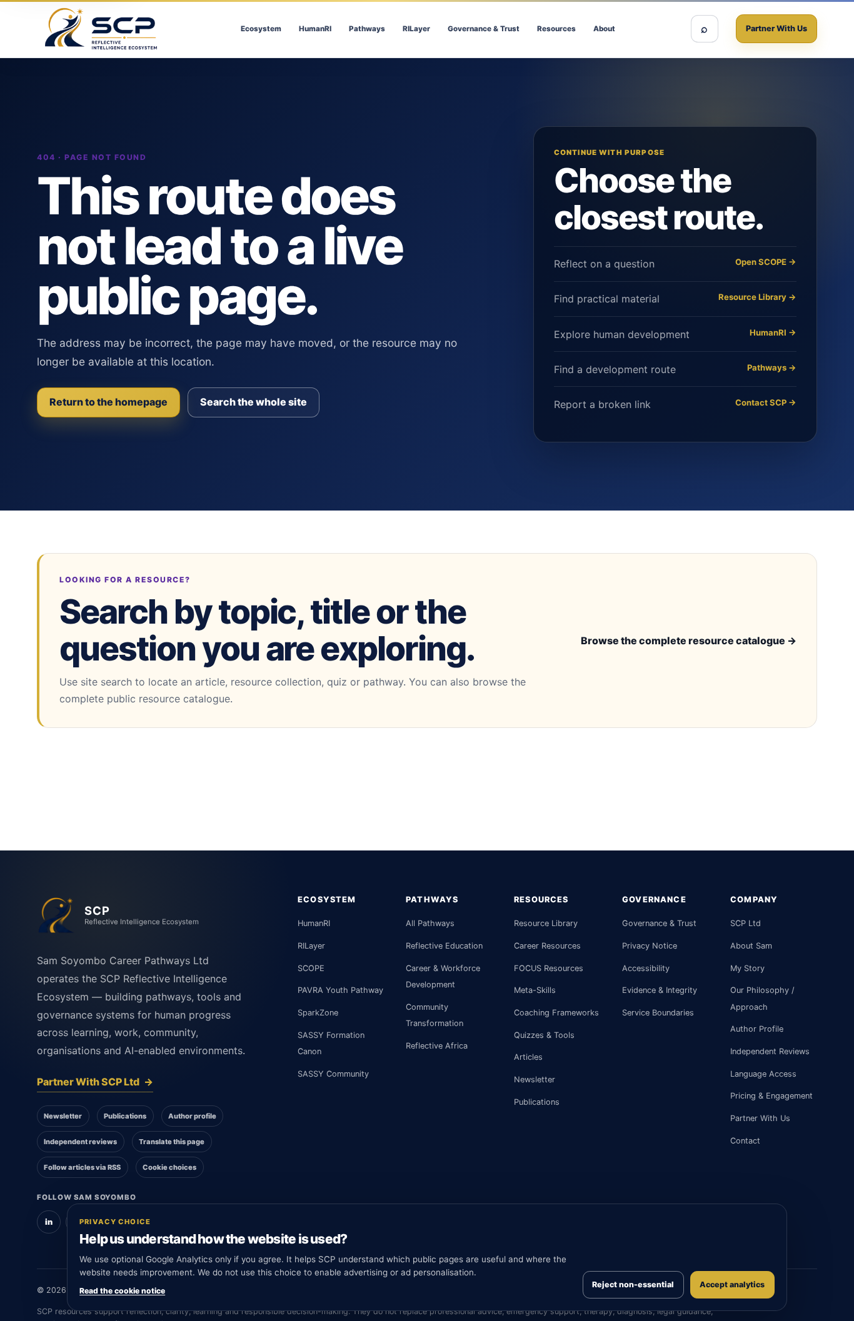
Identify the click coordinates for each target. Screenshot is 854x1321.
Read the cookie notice (122, 1290)
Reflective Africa (437, 1045)
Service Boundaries (658, 1012)
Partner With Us (776, 28)
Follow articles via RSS (82, 1167)
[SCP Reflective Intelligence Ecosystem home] (101, 28)
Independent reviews (80, 1141)
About (604, 28)
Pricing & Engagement (771, 1095)
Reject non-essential (633, 1284)
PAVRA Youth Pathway (340, 990)
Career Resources (547, 945)
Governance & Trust (484, 28)
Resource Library (546, 923)
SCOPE (311, 968)
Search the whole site (253, 402)
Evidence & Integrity (659, 990)
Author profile (192, 1116)
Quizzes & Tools (544, 1035)
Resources (556, 28)
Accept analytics (732, 1284)
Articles (528, 1057)
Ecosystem (261, 28)
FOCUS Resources (548, 968)
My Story (747, 968)
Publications (125, 1116)
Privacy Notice (649, 945)
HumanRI (315, 28)
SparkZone (318, 1012)
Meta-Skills (535, 990)
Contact (745, 1140)
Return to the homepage (108, 402)
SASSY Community (333, 1074)
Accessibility (646, 968)
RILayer (416, 28)
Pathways (367, 28)
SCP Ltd (745, 923)
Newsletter (63, 1116)
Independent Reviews (770, 1051)
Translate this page (171, 1141)
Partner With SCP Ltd (95, 1081)
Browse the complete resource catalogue (688, 640)
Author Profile (756, 1029)
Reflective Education (444, 945)
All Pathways (430, 923)
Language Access (763, 1074)
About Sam (751, 945)
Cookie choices (169, 1167)
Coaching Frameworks (556, 1012)
